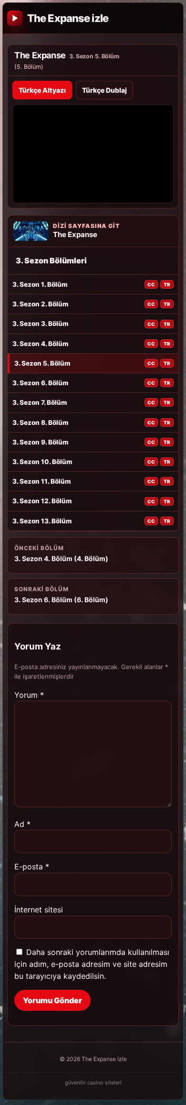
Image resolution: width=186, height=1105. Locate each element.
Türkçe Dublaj (104, 90)
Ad (22, 824)
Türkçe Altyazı (42, 90)
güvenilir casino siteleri (93, 1082)
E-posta (31, 866)
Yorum (29, 695)
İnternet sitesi (38, 909)
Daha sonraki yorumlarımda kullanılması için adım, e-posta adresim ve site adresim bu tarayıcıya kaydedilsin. (91, 964)
